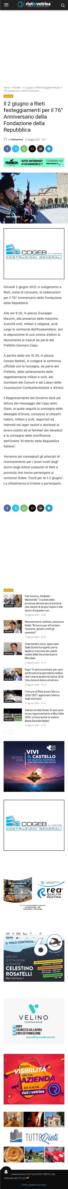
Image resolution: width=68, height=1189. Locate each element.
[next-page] (11, 731)
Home (7, 87)
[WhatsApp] (24, 148)
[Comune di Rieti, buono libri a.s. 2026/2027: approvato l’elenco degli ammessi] (13, 696)
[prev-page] (6, 731)
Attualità (16, 87)
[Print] (40, 148)
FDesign (22, 1178)
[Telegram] (49, 148)
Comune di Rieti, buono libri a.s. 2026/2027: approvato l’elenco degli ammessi (42, 695)
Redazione (17, 139)
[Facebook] (7, 148)
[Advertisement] (34, 46)
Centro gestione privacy (34, 1184)
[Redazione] (6, 139)
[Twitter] (15, 148)
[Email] (32, 148)
